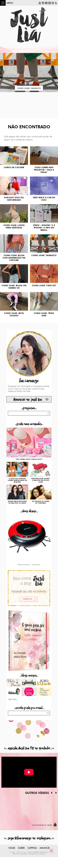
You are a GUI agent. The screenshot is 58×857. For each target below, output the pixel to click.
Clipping (32, 848)
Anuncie (45, 848)
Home (12, 848)
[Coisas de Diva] (29, 692)
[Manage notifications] (51, 850)
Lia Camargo (22, 854)
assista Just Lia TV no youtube (29, 748)
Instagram (43, 2)
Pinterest (53, 2)
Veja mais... (13, 699)
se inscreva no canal (42, 825)
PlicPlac (42, 854)
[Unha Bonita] (14, 682)
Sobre (21, 848)
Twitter (49, 2)
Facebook (46, 2)
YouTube (40, 2)
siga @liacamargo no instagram (29, 838)
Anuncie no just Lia (28, 399)
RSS (56, 2)
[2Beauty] (44, 692)
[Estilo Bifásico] (14, 692)
